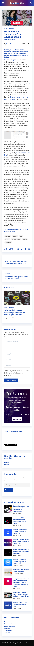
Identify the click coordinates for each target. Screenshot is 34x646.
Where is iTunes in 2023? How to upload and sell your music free (21, 594)
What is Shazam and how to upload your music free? (20, 561)
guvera (15, 236)
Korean (6, 464)
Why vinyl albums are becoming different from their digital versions (14, 312)
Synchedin (7, 628)
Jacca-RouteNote (11, 44)
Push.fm (6, 621)
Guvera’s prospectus (11, 60)
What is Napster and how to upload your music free (20, 531)
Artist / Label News (9, 28)
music (7, 239)
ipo (21, 236)
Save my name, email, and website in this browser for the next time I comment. (16, 373)
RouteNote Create (9, 626)
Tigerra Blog (8, 630)
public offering (16, 239)
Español (6, 462)
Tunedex (7, 632)
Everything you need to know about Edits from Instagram (21, 551)
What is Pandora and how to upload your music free (20, 604)
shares (25, 239)
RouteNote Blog (17, 3)
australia (7, 236)
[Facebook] (18, 249)
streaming (8, 242)
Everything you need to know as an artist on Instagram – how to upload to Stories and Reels (21, 582)
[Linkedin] (25, 249)
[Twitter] (21, 249)
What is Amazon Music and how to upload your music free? (21, 541)
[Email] (29, 249)
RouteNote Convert (10, 624)
